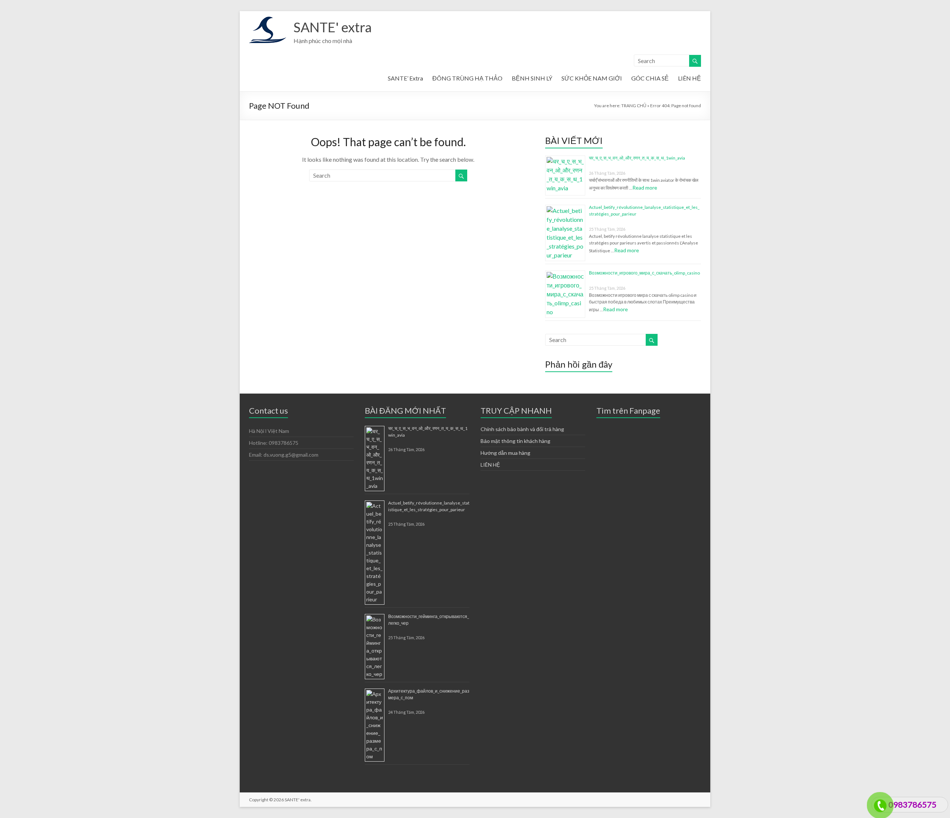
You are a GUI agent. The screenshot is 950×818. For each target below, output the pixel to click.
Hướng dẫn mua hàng (505, 453)
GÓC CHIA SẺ (650, 78)
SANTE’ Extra (405, 78)
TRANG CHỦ (633, 105)
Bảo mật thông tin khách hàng (515, 441)
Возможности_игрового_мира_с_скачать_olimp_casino (644, 273)
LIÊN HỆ (689, 78)
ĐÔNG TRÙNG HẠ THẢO (467, 78)
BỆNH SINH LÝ (532, 78)
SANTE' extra (333, 27)
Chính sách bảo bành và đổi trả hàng (522, 429)
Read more (644, 187)
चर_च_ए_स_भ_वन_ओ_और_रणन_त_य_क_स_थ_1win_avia (637, 158)
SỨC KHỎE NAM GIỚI (591, 78)
